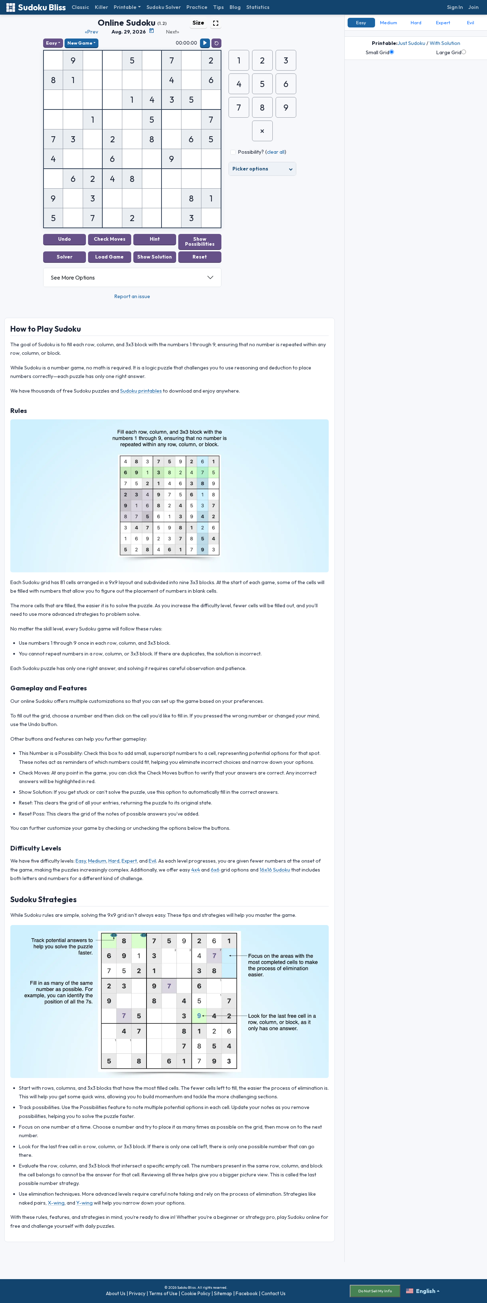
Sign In (455, 7)
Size (198, 22)
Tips (218, 7)
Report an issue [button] (132, 296)
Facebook (247, 1293)
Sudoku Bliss (42, 7)
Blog (235, 7)
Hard (113, 861)
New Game (79, 43)
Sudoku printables (141, 391)
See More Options (73, 277)
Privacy (137, 1293)
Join (473, 7)
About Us (115, 1293)
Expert (129, 861)
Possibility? (251, 152)
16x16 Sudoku (275, 870)
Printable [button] (125, 7)
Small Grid (377, 52)
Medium (97, 861)
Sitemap (223, 1293)
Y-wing (84, 1203)
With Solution (445, 43)
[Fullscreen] (215, 22)
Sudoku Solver (164, 7)
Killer (101, 7)
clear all (275, 152)
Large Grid (448, 52)
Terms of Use (163, 1293)
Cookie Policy (195, 1293)
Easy (51, 43)
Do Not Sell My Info (375, 1290)
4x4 (195, 870)
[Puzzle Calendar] (151, 31)
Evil (152, 861)
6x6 (215, 870)
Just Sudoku (411, 43)
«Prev (91, 32)
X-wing (56, 1203)
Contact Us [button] (273, 1293)
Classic (80, 7)
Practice (196, 7)
